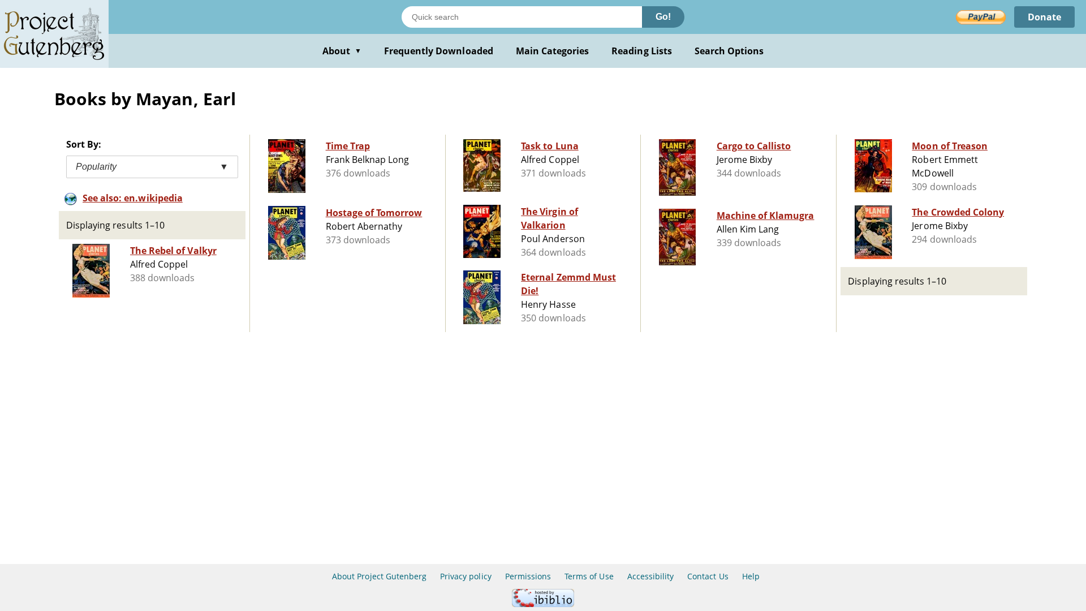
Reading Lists (641, 51)
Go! (663, 16)
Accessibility (650, 576)
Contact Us (707, 576)
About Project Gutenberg (379, 576)
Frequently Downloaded (438, 51)
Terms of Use (588, 576)
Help (751, 576)
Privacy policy (466, 576)
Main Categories (552, 51)
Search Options (729, 51)
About (341, 51)
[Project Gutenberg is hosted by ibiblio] (543, 604)
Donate (1044, 17)
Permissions (528, 576)
